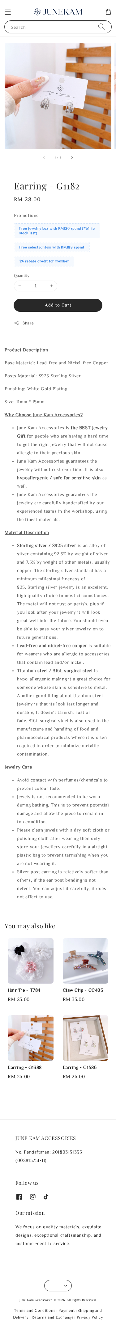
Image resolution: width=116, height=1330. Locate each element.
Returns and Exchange (52, 1317)
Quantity (21, 275)
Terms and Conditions (34, 1310)
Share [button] (28, 323)
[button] (8, 12)
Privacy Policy (90, 1317)
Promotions (26, 215)
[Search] (101, 27)
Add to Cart (58, 305)
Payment (66, 1310)
